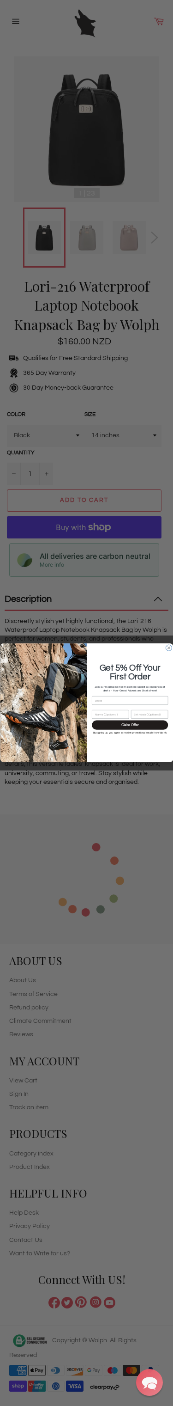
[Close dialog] (169, 648)
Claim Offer (129, 725)
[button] (149, 1382)
